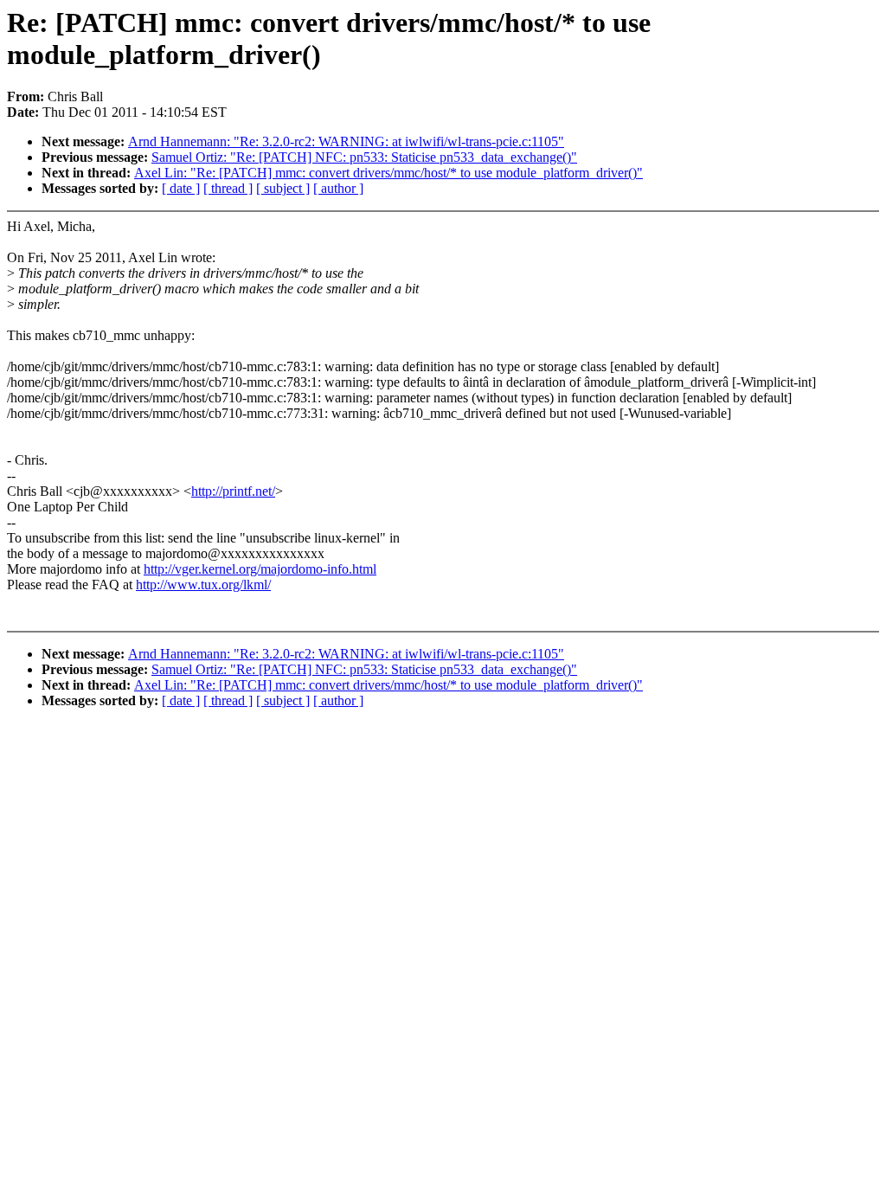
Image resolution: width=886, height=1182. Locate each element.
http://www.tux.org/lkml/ (203, 584)
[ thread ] (228, 188)
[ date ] (181, 188)
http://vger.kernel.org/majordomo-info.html (260, 569)
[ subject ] (283, 188)
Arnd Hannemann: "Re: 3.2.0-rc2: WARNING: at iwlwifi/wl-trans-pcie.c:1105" (346, 141)
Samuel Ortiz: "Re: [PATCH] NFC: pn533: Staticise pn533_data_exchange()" (364, 157)
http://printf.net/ (233, 491)
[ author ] (338, 188)
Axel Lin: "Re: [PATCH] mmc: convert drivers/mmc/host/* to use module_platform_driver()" (388, 172)
